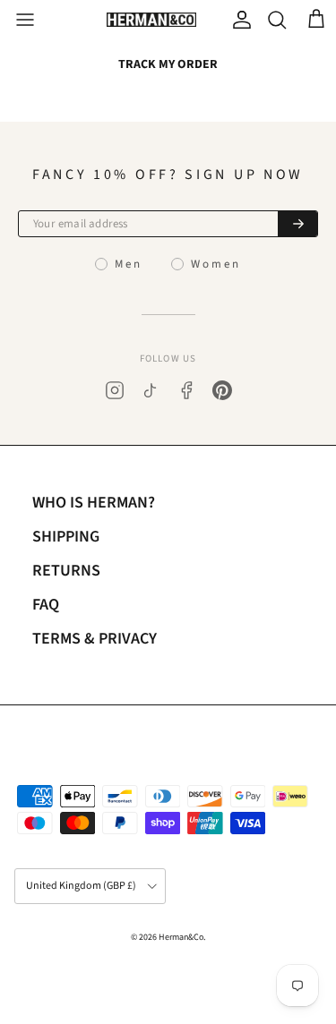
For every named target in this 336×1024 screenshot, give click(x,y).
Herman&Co (181, 937)
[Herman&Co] (151, 20)
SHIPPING (65, 536)
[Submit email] (297, 223)
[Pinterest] (222, 390)
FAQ (45, 604)
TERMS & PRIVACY (94, 638)
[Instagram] (115, 390)
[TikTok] (150, 390)
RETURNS (66, 570)
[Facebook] (186, 390)
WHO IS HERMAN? (93, 502)
